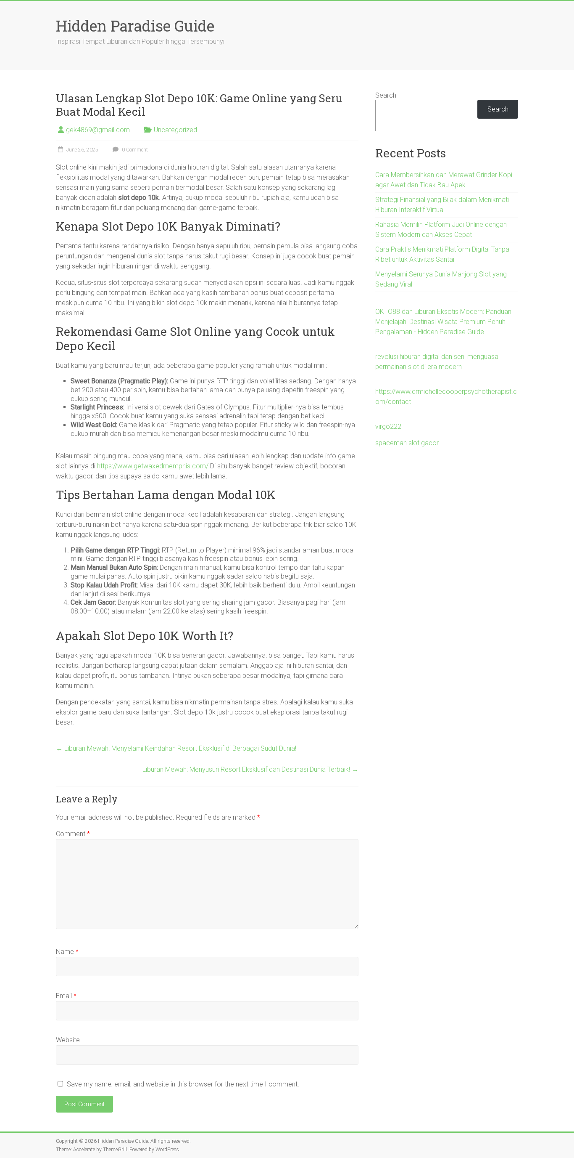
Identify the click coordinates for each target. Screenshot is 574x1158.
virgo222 (388, 426)
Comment (73, 834)
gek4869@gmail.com (98, 130)
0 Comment (134, 150)
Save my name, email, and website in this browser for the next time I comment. (183, 1084)
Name (67, 952)
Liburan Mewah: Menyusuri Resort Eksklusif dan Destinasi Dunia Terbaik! (250, 769)
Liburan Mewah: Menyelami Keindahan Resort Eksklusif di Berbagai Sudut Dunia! (176, 748)
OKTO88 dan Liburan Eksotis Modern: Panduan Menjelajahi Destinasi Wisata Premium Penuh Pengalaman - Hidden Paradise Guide (443, 322)
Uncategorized (175, 130)
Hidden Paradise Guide (135, 26)
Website (68, 1040)
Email (66, 996)
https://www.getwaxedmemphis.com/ (152, 466)
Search (385, 95)
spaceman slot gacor (407, 443)
